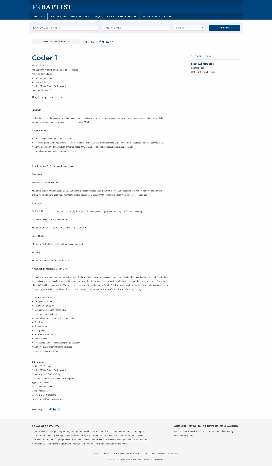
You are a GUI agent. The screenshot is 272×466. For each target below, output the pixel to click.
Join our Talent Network (184, 431)
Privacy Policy (173, 453)
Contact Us (105, 453)
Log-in (98, 16)
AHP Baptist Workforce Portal (157, 16)
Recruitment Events (80, 16)
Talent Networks (58, 16)
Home (96, 453)
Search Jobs (39, 16)
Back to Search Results (56, 42)
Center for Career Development (121, 16)
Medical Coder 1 (202, 64)
